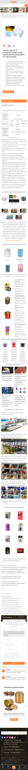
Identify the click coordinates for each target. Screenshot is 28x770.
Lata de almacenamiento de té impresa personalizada (12, 613)
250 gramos (14, 356)
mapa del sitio (5, 758)
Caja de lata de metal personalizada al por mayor (12, 611)
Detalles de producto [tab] (8, 105)
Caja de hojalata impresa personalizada (10, 608)
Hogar (3, 14)
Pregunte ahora (9, 91)
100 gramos (22, 356)
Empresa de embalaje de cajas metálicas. (10, 600)
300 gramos (14, 358)
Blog (10, 758)
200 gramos (14, 354)
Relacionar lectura (6, 594)
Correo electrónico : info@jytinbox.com (14, 750)
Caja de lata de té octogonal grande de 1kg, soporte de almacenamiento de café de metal (14, 633)
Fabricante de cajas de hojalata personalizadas (11, 606)
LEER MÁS (14, 719)
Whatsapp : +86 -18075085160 (12, 752)
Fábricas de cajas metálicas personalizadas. (10, 602)
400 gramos (14, 360)
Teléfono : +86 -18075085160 (11, 747)
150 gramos (14, 352)
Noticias (14, 758)
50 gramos (22, 354)
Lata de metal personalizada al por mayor (10, 604)
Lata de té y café (10, 14)
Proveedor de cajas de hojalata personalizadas (11, 598)
